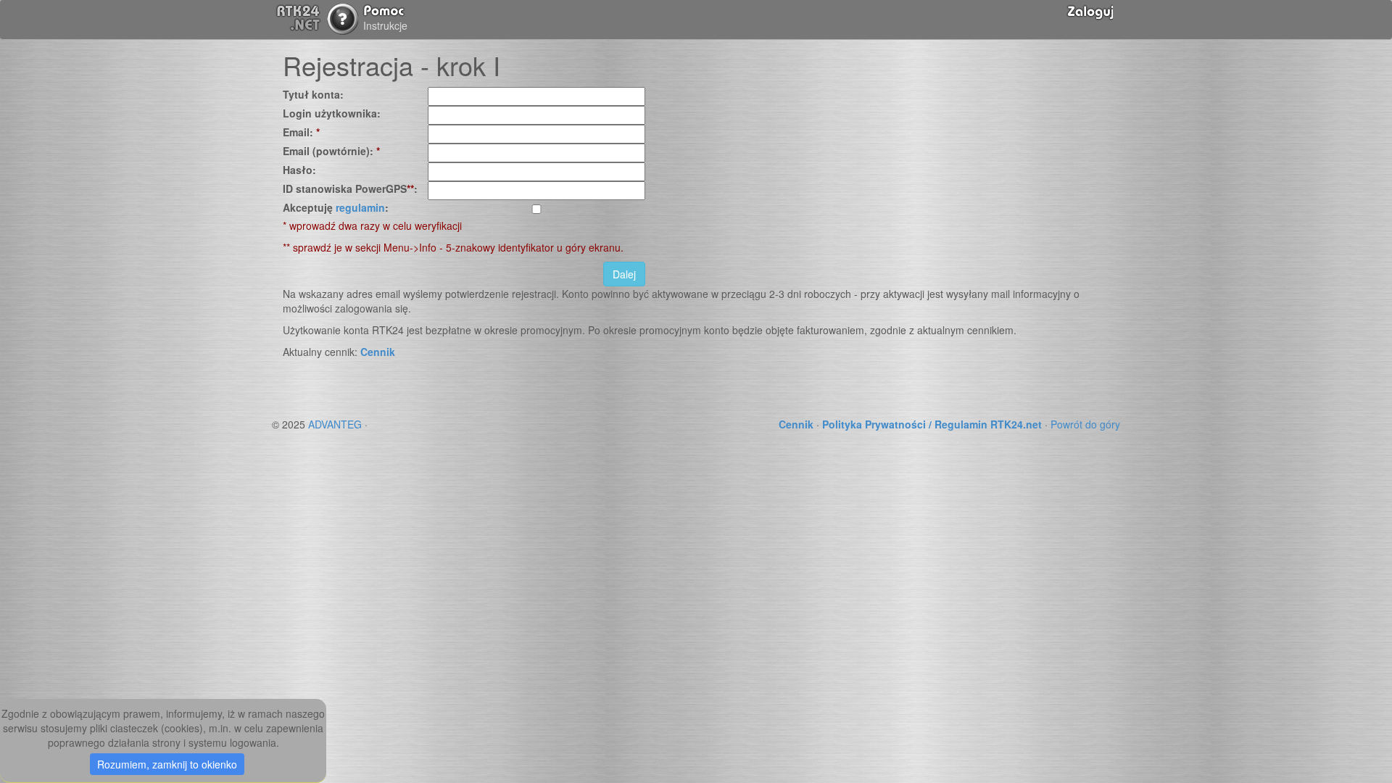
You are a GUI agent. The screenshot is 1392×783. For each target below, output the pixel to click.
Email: (301, 132)
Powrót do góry (1085, 424)
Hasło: (299, 169)
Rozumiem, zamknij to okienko (167, 764)
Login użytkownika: (332, 113)
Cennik (377, 351)
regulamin (360, 207)
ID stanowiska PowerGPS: (350, 188)
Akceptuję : (336, 207)
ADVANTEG (335, 424)
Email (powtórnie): (331, 151)
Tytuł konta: (313, 94)
